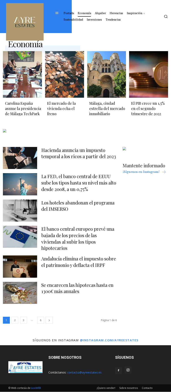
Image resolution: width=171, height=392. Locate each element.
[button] (166, 16)
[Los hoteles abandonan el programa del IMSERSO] (20, 211)
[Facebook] (118, 370)
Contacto (147, 388)
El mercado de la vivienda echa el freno (61, 108)
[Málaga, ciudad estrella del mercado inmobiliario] (106, 74)
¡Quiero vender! (106, 388)
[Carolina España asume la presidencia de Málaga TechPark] (22, 74)
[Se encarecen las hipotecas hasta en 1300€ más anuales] (20, 293)
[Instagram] (128, 370)
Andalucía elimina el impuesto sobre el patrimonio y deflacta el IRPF (78, 261)
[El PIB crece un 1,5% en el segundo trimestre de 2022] (148, 74)
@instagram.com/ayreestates (109, 340)
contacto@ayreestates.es (84, 372)
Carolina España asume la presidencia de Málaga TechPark (23, 108)
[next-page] (49, 320)
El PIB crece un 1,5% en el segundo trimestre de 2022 (148, 108)
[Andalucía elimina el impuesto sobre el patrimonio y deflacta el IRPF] (20, 266)
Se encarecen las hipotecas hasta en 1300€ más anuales (77, 288)
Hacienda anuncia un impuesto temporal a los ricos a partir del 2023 (78, 153)
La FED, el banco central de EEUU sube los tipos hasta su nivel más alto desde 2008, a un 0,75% (78, 182)
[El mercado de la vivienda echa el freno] (64, 74)
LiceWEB (36, 388)
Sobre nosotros (128, 388)
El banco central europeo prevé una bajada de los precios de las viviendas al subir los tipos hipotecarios (77, 238)
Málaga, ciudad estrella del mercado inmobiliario (107, 108)
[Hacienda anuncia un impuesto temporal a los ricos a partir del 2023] (20, 158)
